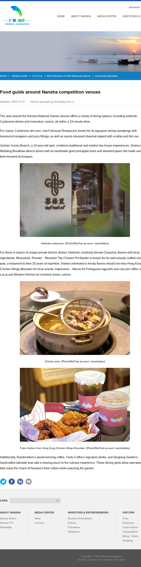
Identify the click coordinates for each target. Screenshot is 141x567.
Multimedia (6, 527)
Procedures (74, 527)
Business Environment (80, 518)
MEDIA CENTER (106, 16)
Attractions (128, 523)
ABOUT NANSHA (10, 512)
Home (61, 16)
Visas (125, 518)
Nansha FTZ (6, 523)
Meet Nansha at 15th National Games (69, 75)
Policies (72, 523)
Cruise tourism (130, 527)
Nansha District (8, 518)
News (38, 518)
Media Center (20, 75)
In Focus (37, 75)
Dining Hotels (130, 536)
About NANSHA (81, 16)
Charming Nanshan (106, 75)
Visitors (128, 512)
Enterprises (74, 531)
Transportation (130, 531)
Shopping (127, 540)
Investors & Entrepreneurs (88, 512)
